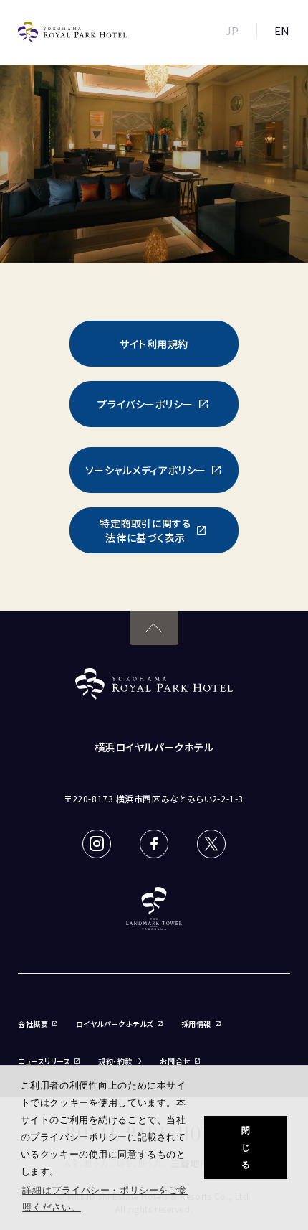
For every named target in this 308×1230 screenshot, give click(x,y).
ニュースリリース (44, 1061)
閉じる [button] (246, 1147)
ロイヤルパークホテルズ (114, 1023)
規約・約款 (115, 1061)
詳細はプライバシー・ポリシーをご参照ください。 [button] (105, 1199)
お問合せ (175, 1061)
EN (282, 30)
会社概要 (33, 1023)
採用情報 (196, 1023)
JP (232, 30)
